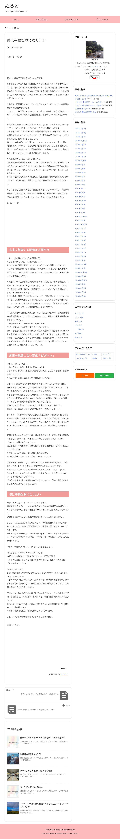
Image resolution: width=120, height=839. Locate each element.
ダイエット (81, 358)
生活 (78, 337)
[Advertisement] (49, 66)
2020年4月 (80, 248)
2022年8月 (80, 165)
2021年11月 (80, 189)
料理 (78, 321)
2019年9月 (80, 276)
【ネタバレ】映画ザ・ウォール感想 (88, 102)
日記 (17, 28)
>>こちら (94, 66)
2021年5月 (80, 196)
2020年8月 (80, 232)
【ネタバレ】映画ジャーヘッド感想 (88, 105)
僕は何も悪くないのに (83, 109)
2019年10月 (81, 272)
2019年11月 (80, 268)
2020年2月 (80, 256)
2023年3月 (80, 157)
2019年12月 (80, 264)
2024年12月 (81, 141)
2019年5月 (80, 292)
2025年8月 (80, 133)
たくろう (64, 674)
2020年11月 (80, 220)
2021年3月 (80, 204)
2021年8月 (80, 192)
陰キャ (107, 358)
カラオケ (79, 313)
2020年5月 (80, 244)
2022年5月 (80, 177)
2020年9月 (80, 228)
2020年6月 (80, 240)
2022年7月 (80, 169)
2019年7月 (80, 284)
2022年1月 (80, 185)
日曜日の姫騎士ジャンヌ (30, 754)
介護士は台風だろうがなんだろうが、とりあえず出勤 (42, 737)
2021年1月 (80, 212)
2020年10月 (81, 224)
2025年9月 (80, 129)
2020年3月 (80, 252)
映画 (81, 329)
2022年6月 (80, 173)
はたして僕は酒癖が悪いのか (85, 112)
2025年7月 (80, 137)
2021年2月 (80, 208)
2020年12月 (81, 216)
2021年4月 (80, 200)
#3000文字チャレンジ (86, 354)
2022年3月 (80, 181)
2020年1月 (80, 260)
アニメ (106, 354)
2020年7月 (80, 236)
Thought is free (72, 833)
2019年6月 (80, 288)
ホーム (9, 28)
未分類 (78, 333)
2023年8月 (80, 153)
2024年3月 (80, 149)
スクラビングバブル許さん (31, 787)
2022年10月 (80, 161)
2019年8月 (81, 280)
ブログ (79, 317)
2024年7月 (80, 145)
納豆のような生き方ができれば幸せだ (36, 770)
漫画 (95, 358)
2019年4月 (80, 296)
